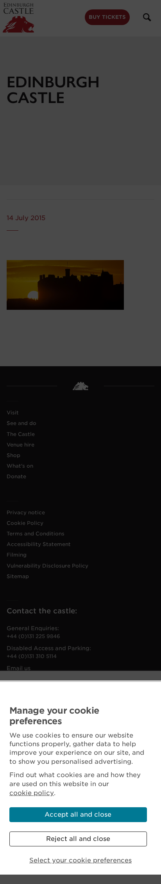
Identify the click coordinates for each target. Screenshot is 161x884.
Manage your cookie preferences (54, 715)
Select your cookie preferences (80, 860)
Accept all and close (78, 814)
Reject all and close (78, 838)
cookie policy (31, 793)
